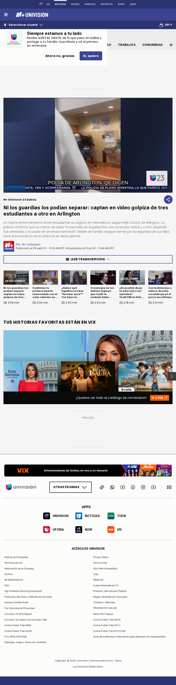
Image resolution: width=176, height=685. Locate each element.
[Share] (168, 199)
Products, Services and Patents (110, 591)
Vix (48, 4)
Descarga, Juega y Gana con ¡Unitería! (25, 642)
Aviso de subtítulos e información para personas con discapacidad (129, 636)
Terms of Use (100, 562)
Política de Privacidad (16, 556)
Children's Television (104, 602)
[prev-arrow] (1, 376)
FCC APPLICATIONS (15, 636)
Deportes (107, 4)
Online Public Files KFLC (106, 625)
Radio (121, 4)
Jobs (95, 574)
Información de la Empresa (19, 568)
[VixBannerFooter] (88, 471)
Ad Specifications (13, 579)
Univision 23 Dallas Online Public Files (25, 619)
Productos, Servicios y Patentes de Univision (28, 596)
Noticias (60, 4)
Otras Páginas (66, 487)
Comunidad (152, 45)
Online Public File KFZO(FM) (109, 630)
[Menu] (6, 14)
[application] (88, 145)
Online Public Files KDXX (107, 619)
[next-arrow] (171, 376)
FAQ (6, 585)
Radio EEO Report (103, 613)
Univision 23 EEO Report (18, 613)
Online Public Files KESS (17, 625)
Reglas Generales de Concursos (110, 596)
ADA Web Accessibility (105, 568)
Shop (133, 4)
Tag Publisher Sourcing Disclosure (23, 591)
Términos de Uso (13, 562)
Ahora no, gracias (59, 56)
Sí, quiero (91, 56)
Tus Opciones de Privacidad (19, 608)
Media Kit (98, 579)
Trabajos (126, 45)
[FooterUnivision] (21, 487)
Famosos (90, 4)
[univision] (31, 15)
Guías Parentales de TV (105, 585)
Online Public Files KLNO (18, 630)
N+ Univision (31, 244)
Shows (75, 4)
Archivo (8, 574)
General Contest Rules (16, 602)
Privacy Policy (101, 556)
